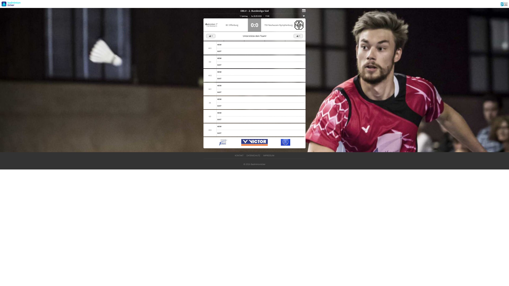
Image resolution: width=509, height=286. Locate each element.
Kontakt (239, 155)
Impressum (268, 155)
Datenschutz (253, 155)
